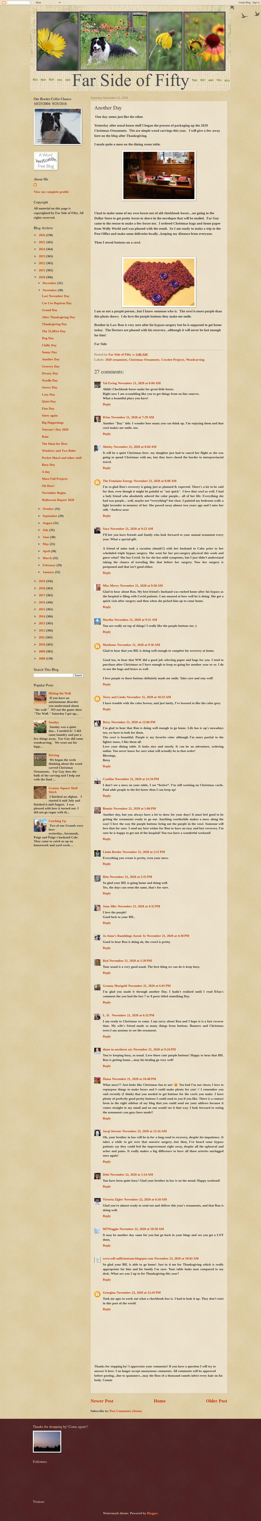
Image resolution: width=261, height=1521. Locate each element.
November (50, 290)
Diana (107, 1079)
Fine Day (48, 408)
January (49, 572)
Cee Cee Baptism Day (57, 303)
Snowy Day (49, 387)
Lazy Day (48, 394)
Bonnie (107, 808)
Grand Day (49, 310)
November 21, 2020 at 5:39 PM (130, 960)
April (47, 551)
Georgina (109, 1292)
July (46, 530)
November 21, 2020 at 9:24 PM (154, 1049)
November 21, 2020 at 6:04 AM (139, 383)
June (46, 537)
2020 (42, 277)
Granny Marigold (115, 986)
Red (105, 960)
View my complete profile (51, 192)
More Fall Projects (55, 479)
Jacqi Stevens (112, 1131)
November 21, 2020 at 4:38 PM (168, 936)
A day (46, 472)
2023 (42, 256)
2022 (42, 263)
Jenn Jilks (110, 906)
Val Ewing (110, 383)
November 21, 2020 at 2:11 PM (144, 852)
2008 (42, 658)
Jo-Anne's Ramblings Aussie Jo (124, 936)
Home (160, 1400)
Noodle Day (50, 380)
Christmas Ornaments (144, 359)
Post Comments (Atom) (126, 1411)
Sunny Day (49, 352)
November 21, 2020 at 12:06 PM (133, 722)
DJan (106, 417)
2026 (42, 235)
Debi (106, 1174)
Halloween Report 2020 (58, 500)
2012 (42, 630)
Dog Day (48, 338)
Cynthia (108, 779)
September (50, 516)
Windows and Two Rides (59, 450)
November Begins (54, 493)
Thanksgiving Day (54, 324)
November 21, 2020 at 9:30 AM (141, 585)
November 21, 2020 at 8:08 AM (155, 481)
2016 (42, 602)
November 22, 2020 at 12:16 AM (144, 1131)
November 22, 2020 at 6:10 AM (145, 1199)
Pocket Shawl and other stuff (62, 458)
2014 (42, 616)
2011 (42, 637)
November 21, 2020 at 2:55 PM (131, 877)
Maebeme (109, 645)
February (49, 565)
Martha (108, 619)
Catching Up (57, 821)
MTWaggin (110, 1229)
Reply (107, 404)
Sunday (54, 722)
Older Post (216, 1400)
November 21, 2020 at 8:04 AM (135, 447)
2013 (42, 623)
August (48, 523)
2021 (42, 270)
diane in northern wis (117, 1049)
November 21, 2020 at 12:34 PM (137, 779)
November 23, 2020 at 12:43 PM (139, 1292)
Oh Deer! (48, 486)
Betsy (106, 722)
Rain (45, 436)
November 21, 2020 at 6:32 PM (133, 1015)
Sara (106, 528)
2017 (42, 595)
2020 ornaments (116, 359)
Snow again (50, 415)
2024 (42, 249)
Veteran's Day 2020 (55, 429)
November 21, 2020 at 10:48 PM (134, 1079)
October (49, 509)
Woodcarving (195, 359)
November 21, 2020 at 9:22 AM (131, 528)
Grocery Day (51, 366)
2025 (42, 242)
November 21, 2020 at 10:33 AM (149, 697)
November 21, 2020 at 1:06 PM (134, 808)
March (48, 558)
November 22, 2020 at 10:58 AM (141, 1229)
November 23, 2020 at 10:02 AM (176, 1258)
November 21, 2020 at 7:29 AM (132, 417)
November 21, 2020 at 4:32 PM (139, 906)
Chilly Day (49, 345)
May (46, 544)
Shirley (108, 447)
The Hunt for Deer (55, 443)
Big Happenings (53, 422)
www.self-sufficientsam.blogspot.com (128, 1258)
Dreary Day (50, 373)
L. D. (107, 1015)
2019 (42, 581)
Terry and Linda (114, 697)
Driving (54, 755)
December (50, 283)
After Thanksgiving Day (58, 317)
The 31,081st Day (54, 331)
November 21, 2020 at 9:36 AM (138, 645)
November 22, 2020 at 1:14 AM (131, 1174)
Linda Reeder (112, 852)
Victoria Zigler (113, 1199)
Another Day (51, 359)
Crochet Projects (172, 359)
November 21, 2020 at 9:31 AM (135, 619)
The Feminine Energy (118, 481)
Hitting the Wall (60, 693)
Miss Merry (111, 585)
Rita (106, 877)
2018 (42, 588)
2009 (42, 651)
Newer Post (102, 1400)
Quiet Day (49, 401)
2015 (42, 609)
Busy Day (48, 464)
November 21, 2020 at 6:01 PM (149, 986)
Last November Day (55, 296)
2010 (42, 644)
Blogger (152, 1513)
